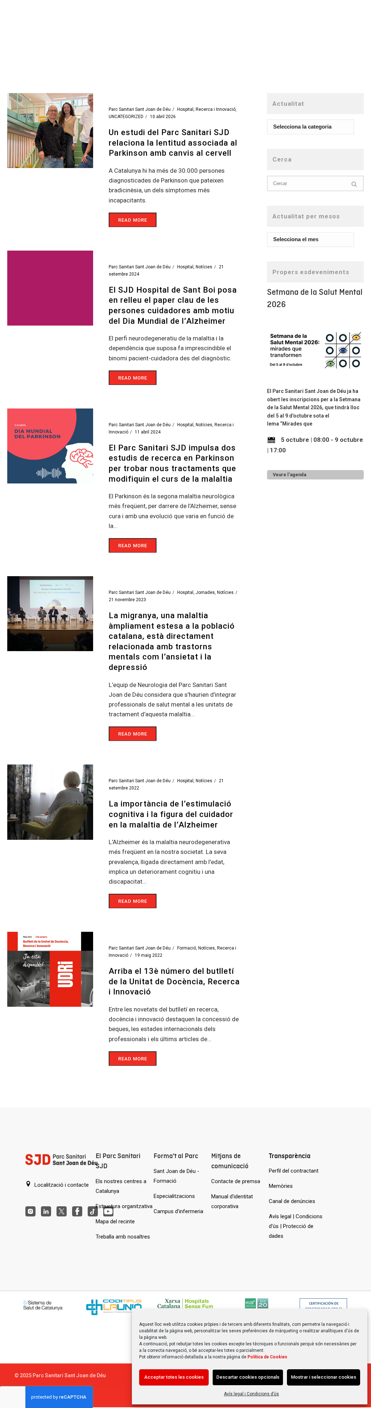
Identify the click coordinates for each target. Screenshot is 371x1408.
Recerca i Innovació (215, 109)
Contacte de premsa (235, 1181)
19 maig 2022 (148, 955)
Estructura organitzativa (124, 1206)
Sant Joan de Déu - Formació (176, 1176)
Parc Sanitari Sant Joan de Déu (140, 109)
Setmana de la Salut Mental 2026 (315, 298)
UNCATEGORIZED (126, 116)
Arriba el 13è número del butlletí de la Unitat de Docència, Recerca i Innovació (174, 981)
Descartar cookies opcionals (247, 1377)
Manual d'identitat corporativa (232, 1201)
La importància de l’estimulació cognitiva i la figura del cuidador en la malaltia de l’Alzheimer (171, 814)
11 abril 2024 (148, 432)
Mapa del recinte (115, 1221)
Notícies (204, 266)
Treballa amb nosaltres (123, 1236)
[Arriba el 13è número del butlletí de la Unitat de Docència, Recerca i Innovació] (50, 968)
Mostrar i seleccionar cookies (323, 1377)
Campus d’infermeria (178, 1211)
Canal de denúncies (292, 1201)
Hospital (185, 109)
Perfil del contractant (293, 1171)
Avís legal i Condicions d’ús (251, 1393)
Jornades (205, 592)
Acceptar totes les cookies (174, 1377)
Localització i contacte (61, 1185)
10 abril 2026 (163, 116)
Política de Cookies (267, 1356)
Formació (186, 948)
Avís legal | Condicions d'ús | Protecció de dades (295, 1226)
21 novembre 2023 (127, 599)
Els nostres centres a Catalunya (121, 1186)
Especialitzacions (174, 1196)
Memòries (281, 1186)
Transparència (289, 1156)
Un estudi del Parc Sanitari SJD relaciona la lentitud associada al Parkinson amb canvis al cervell (173, 143)
